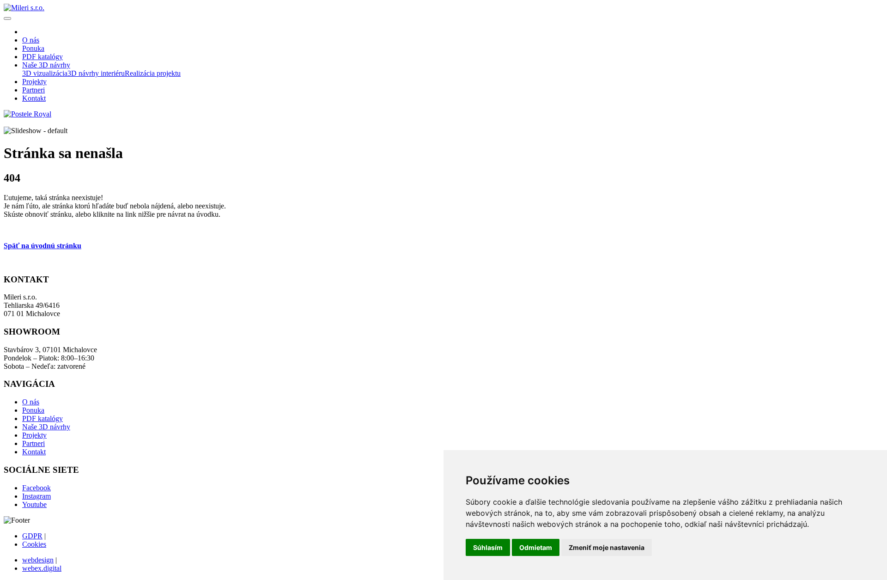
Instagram (36, 496)
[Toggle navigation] (7, 18)
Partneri (33, 443)
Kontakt (34, 452)
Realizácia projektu (153, 73)
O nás (30, 402)
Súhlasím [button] (488, 547)
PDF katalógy (42, 418)
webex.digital (41, 568)
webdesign (38, 560)
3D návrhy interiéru (96, 73)
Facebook (36, 488)
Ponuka (33, 410)
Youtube (34, 504)
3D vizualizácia (44, 73)
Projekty (34, 435)
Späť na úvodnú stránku (42, 246)
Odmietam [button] (535, 547)
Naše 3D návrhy (46, 427)
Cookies (34, 544)
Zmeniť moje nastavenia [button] (606, 547)
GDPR (32, 536)
